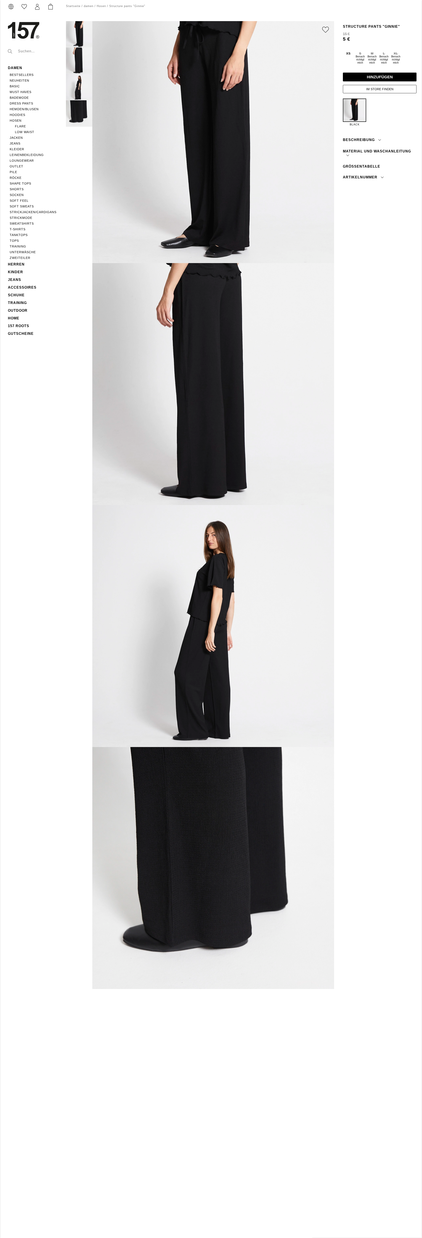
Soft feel (19, 200)
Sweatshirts (22, 223)
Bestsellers (22, 75)
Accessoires (22, 287)
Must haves (20, 92)
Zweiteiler (20, 258)
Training (18, 246)
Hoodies (17, 115)
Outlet (16, 166)
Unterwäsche (23, 252)
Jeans (15, 143)
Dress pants (21, 103)
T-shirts (17, 229)
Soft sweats (22, 206)
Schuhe (16, 295)
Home (13, 318)
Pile (13, 172)
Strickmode (21, 218)
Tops (14, 240)
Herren (16, 264)
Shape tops (20, 183)
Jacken (16, 137)
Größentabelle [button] (361, 166)
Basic (15, 86)
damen (15, 68)
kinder (15, 272)
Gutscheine (21, 333)
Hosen (16, 120)
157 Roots (18, 326)
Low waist (24, 132)
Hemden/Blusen (24, 109)
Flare (20, 126)
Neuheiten (19, 80)
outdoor (17, 310)
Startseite (73, 6)
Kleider (17, 149)
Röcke (16, 177)
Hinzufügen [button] (380, 77)
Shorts (17, 189)
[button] (37, 7)
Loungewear (22, 160)
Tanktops (19, 235)
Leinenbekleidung (27, 155)
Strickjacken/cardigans (33, 212)
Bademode (19, 97)
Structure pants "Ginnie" (127, 6)
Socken (17, 195)
